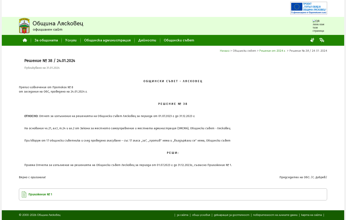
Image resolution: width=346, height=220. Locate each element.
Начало (225, 51)
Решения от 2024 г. (272, 51)
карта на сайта (311, 215)
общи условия (201, 215)
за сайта (182, 215)
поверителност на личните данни (275, 215)
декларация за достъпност (231, 215)
